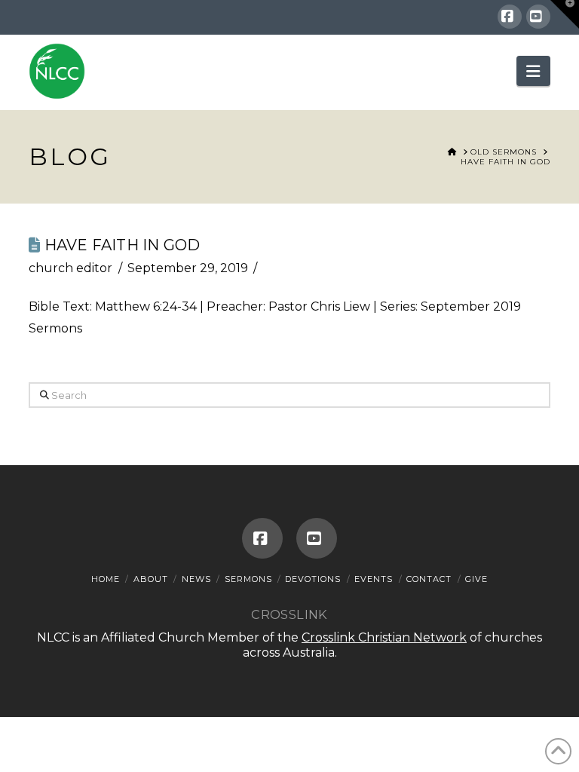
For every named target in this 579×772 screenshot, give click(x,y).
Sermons (248, 579)
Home (105, 579)
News (196, 579)
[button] (533, 71)
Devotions (313, 579)
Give (476, 579)
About (150, 579)
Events (373, 579)
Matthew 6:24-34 (146, 306)
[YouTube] (538, 17)
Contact (429, 579)
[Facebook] (510, 17)
